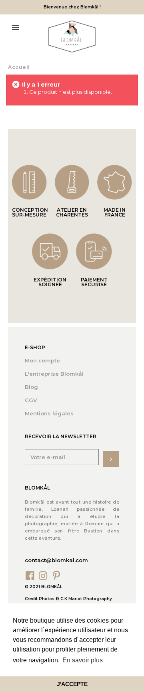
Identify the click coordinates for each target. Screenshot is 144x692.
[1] (111, 459)
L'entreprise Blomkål (54, 373)
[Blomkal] (72, 36)
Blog (31, 387)
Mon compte (42, 360)
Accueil (19, 67)
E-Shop (35, 347)
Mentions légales (49, 413)
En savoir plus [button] (82, 660)
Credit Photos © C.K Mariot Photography (68, 598)
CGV (31, 400)
